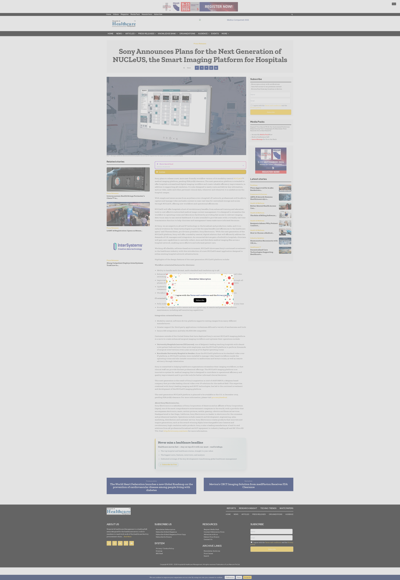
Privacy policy (223, 295)
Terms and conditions (199, 295)
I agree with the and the (202, 295)
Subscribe (200, 300)
